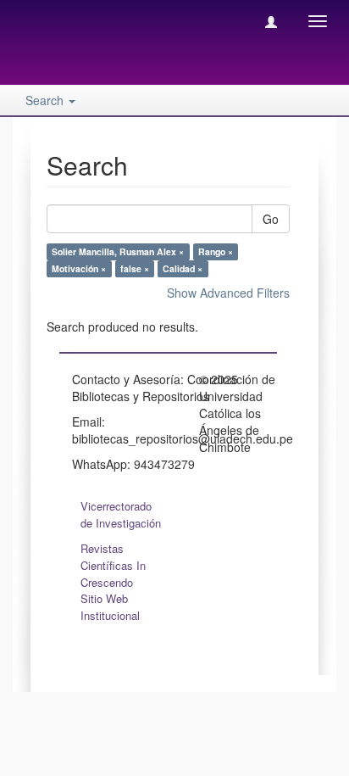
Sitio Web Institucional (110, 606)
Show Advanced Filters (228, 292)
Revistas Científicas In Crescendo (113, 565)
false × (134, 268)
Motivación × (79, 268)
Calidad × (182, 268)
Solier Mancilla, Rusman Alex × (118, 251)
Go (271, 218)
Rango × (215, 251)
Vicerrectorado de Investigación (120, 514)
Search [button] (46, 100)
